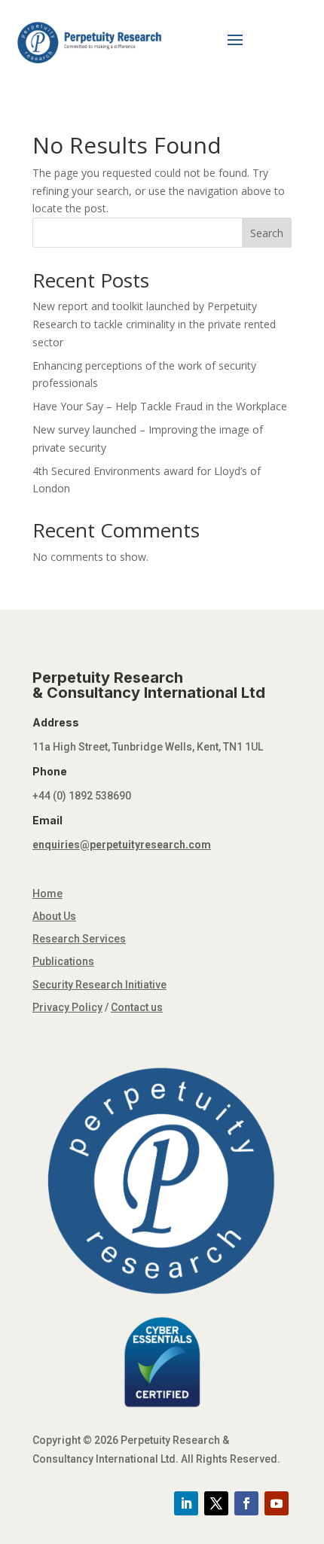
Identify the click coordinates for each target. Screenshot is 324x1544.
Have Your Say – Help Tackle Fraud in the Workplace (159, 406)
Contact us (137, 1007)
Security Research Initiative (99, 985)
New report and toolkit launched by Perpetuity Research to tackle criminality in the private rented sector (154, 324)
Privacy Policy (67, 1007)
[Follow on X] (216, 1503)
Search (266, 233)
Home (47, 894)
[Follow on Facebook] (246, 1503)
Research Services (79, 939)
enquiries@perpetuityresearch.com (121, 845)
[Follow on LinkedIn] (186, 1503)
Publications (63, 961)
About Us (54, 916)
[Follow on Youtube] (276, 1503)
